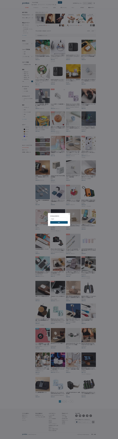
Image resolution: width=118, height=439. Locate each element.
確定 (59, 222)
